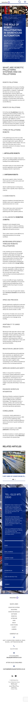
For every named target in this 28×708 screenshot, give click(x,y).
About (14, 622)
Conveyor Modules (14, 611)
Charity (14, 627)
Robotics (19, 217)
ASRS (14, 620)
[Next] (23, 464)
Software (14, 614)
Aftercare (14, 618)
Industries (14, 609)
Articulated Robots (12, 153)
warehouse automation (11, 292)
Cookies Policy (14, 688)
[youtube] (15, 676)
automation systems (8, 43)
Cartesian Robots (11, 174)
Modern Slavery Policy (14, 686)
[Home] (7, 1)
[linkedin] (12, 676)
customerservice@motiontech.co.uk (14, 669)
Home (5, 17)
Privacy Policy (14, 684)
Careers (14, 629)
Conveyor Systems (14, 607)
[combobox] (4, 570)
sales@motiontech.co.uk (14, 657)
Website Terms (14, 683)
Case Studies (14, 624)
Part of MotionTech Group (14, 682)
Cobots (6, 219)
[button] (14, 584)
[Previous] (4, 464)
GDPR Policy (14, 687)
